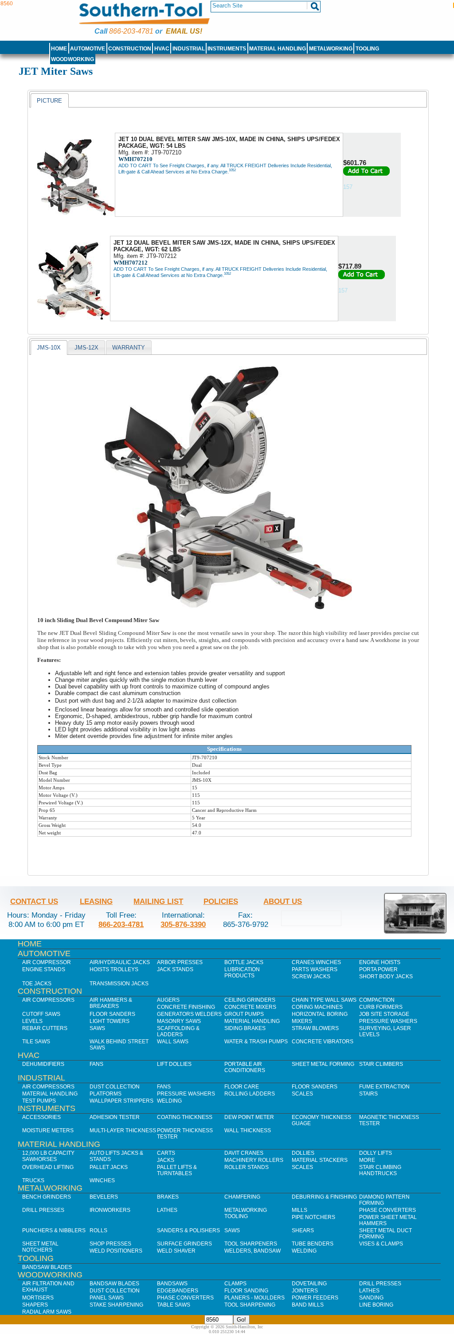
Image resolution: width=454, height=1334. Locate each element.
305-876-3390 (183, 924)
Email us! (184, 31)
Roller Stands (246, 1167)
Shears (303, 1230)
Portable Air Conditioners (244, 1067)
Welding (169, 1101)
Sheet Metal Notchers (40, 1247)
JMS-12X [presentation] (86, 347)
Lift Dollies (174, 1064)
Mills (299, 1210)
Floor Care (241, 1087)
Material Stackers (320, 1160)
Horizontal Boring (320, 1014)
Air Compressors (48, 1000)
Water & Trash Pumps (256, 1041)
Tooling (367, 49)
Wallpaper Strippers (121, 1101)
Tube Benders (312, 1244)
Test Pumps (39, 1101)
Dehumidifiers (43, 1064)
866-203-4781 (131, 31)
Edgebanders (177, 1291)
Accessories (41, 1117)
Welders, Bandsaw (252, 1251)
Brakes (168, 1197)
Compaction (377, 1000)
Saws (97, 1028)
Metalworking (330, 49)
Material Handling (277, 49)
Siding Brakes (245, 1028)
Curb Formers (381, 1007)
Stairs (368, 1094)
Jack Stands (175, 969)
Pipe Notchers (313, 1217)
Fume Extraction (384, 1087)
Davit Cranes (243, 1153)
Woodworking (72, 59)
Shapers (35, 1305)
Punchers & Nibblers (54, 1230)
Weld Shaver (176, 1251)
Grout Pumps (244, 1014)
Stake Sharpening (116, 1305)
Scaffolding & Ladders (178, 1031)
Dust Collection (115, 1087)
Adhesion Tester (115, 1117)
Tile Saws (36, 1041)
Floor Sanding (246, 1291)
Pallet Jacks (109, 1167)
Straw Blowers (315, 1028)
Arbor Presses (180, 962)
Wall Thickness (247, 1130)
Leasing (96, 901)
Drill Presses (43, 1210)
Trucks (33, 1180)
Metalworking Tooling (245, 1213)
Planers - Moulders (254, 1298)
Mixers (302, 1021)
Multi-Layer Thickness (123, 1130)
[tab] (49, 100)
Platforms (105, 1094)
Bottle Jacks (243, 962)
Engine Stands (43, 969)
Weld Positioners (116, 1251)
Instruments (226, 49)
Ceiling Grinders (249, 1000)
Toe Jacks (36, 983)
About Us (282, 901)
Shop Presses (110, 1244)
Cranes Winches (316, 962)
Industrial (188, 49)
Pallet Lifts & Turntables (177, 1170)
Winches (102, 1180)
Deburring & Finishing (324, 1197)
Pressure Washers (388, 1021)
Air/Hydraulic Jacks (120, 962)
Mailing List (158, 901)
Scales (302, 1094)
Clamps (235, 1283)
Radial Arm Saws (46, 1312)
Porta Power (378, 969)
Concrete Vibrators (322, 1041)
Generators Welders (189, 1014)
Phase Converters (387, 1210)
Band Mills (308, 1305)
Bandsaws (172, 1283)
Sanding (371, 1298)
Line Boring (376, 1305)
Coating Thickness (184, 1117)
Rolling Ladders (249, 1094)
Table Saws (173, 1305)
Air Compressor (46, 962)
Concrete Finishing (186, 1007)
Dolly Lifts (375, 1153)
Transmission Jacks (119, 983)
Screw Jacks (311, 976)
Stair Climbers (381, 1064)
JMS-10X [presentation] (49, 347)
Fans (96, 1064)
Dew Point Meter (249, 1117)
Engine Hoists (379, 962)
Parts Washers (314, 969)
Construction (129, 49)
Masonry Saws (179, 1021)
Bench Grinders (46, 1197)
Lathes (167, 1210)
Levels (32, 1021)
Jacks (165, 1160)
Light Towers (109, 1021)
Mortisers (38, 1298)
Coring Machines (317, 1007)
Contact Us (34, 901)
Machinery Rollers (253, 1160)
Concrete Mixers (250, 1007)
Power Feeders (315, 1298)
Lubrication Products (242, 972)
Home (59, 49)
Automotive (87, 49)
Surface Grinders (184, 1244)
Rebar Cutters (44, 1028)
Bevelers (104, 1197)
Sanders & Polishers (188, 1230)
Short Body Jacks (386, 976)
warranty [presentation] (128, 347)
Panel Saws (107, 1298)
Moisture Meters (48, 1130)
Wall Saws (172, 1041)
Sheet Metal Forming (323, 1064)
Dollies (303, 1153)
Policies (221, 901)
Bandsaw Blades (47, 1267)
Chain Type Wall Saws (324, 1000)
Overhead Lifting (48, 1167)
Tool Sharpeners (250, 1244)
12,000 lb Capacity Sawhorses (48, 1156)
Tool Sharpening (249, 1305)
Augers (168, 1000)
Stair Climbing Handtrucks (380, 1170)
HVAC (161, 49)
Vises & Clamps (381, 1244)
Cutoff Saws (41, 1014)
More (367, 1160)
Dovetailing (309, 1283)
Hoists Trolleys (114, 969)
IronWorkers (110, 1210)
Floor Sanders (112, 1014)
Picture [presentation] (49, 100)
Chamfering (242, 1197)
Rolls (98, 1230)
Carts (166, 1153)
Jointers (305, 1291)
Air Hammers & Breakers (111, 1003)
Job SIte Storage (384, 1014)
